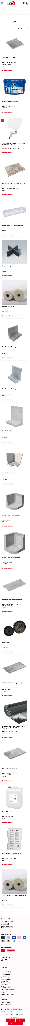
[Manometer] (14, 628)
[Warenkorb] (28, 4)
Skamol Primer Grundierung (10, 812)
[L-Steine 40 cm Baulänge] (14, 332)
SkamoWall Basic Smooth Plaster (11, 853)
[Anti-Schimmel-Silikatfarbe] (14, 87)
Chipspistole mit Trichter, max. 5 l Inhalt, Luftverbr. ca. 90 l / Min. (13, 143)
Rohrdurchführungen (6, 979)
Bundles (3, 992)
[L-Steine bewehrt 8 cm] (14, 416)
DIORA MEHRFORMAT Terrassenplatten (13, 183)
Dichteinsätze (4, 981)
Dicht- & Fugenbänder (6, 983)
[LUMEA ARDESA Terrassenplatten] (14, 585)
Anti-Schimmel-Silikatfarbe (10, 101)
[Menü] (2, 3)
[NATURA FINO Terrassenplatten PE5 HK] (14, 668)
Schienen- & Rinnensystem (7, 986)
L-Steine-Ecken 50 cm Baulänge (11, 557)
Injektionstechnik (5, 984)
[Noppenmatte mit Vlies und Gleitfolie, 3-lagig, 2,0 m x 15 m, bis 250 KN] (14, 712)
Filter (15, 22)
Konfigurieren (20, 1020)
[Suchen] (3, 9)
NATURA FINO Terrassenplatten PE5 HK (13, 683)
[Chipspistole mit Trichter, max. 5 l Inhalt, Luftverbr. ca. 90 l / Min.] (14, 129)
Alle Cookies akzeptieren (15, 1024)
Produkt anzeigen (7, 70)
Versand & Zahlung (5, 1002)
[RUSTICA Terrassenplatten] (14, 754)
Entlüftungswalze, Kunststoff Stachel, (13, 225)
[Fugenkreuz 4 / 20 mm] (14, 251)
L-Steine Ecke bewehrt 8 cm (10, 473)
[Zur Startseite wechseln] (11, 3)
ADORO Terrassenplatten (9, 58)
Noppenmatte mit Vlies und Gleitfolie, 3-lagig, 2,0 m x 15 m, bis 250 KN (13, 727)
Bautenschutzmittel (6, 971)
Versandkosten (21, 1008)
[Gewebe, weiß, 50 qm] (14, 292)
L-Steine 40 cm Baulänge (9, 347)
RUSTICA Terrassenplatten (9, 768)
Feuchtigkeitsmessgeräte (7, 989)
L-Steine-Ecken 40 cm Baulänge (11, 515)
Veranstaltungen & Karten (7, 994)
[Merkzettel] (26, 3)
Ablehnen (10, 1020)
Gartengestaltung (5, 974)
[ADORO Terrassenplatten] (14, 43)
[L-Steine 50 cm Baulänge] (14, 374)
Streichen (3, 976)
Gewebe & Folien (5, 991)
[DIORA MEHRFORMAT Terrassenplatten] (14, 169)
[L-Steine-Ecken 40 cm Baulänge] (14, 500)
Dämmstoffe (4, 969)
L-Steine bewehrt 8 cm (8, 431)
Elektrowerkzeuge (5, 973)
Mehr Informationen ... (15, 1017)
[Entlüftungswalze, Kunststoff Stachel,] (14, 211)
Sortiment (4, 967)
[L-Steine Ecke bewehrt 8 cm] (14, 458)
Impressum (4, 999)
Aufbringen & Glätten (6, 978)
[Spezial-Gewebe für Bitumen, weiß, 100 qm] (14, 881)
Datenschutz (4, 1001)
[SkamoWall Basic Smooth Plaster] (14, 839)
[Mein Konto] (24, 3)
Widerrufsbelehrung (6, 1004)
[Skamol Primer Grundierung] (14, 797)
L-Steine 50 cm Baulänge (9, 389)
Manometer (5, 642)
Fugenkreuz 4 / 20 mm (8, 266)
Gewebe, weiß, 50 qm (8, 306)
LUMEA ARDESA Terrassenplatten (12, 599)
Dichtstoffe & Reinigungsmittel (8, 987)
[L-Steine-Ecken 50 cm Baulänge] (14, 542)
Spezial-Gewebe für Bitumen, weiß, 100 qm (14, 895)
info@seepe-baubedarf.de (7, 926)
